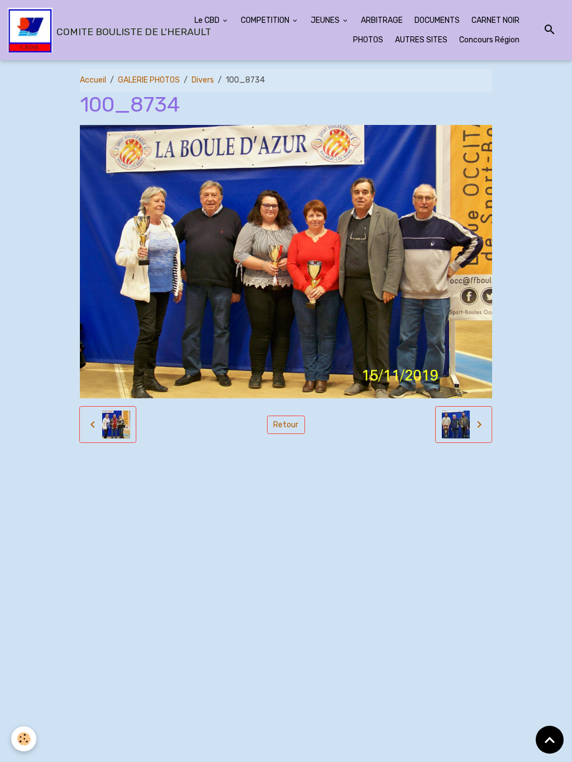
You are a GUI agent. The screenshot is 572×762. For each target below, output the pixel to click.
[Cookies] (23, 738)
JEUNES (326, 20)
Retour (285, 425)
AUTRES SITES (421, 40)
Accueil (93, 80)
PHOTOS (368, 40)
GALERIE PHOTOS (149, 80)
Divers (203, 80)
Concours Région (489, 40)
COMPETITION (266, 20)
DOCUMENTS (437, 20)
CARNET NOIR (495, 20)
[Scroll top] (550, 740)
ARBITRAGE (382, 20)
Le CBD (207, 20)
